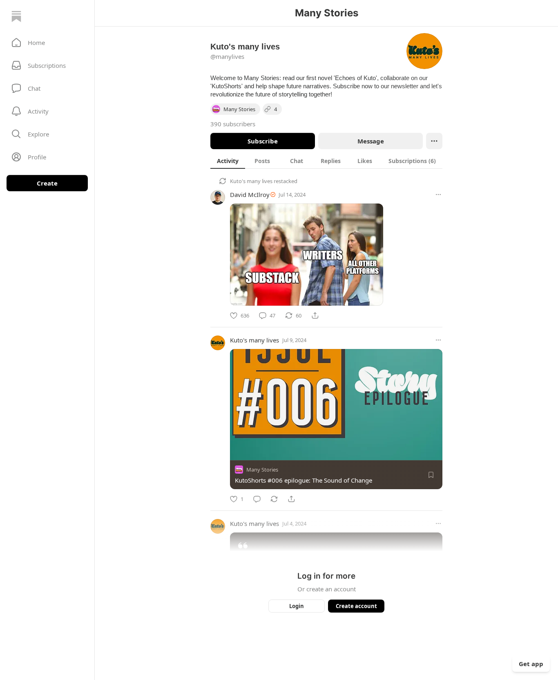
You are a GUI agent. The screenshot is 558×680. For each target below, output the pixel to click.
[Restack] (274, 499)
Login (296, 606)
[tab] (227, 160)
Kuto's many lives (251, 181)
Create (47, 183)
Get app (531, 664)
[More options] (438, 194)
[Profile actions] (434, 141)
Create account (356, 606)
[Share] (315, 315)
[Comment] (257, 499)
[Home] (16, 16)
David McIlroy (250, 194)
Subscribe (263, 141)
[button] (47, 42)
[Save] (430, 474)
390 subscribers (232, 124)
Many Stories (262, 469)
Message (370, 141)
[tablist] (326, 160)
